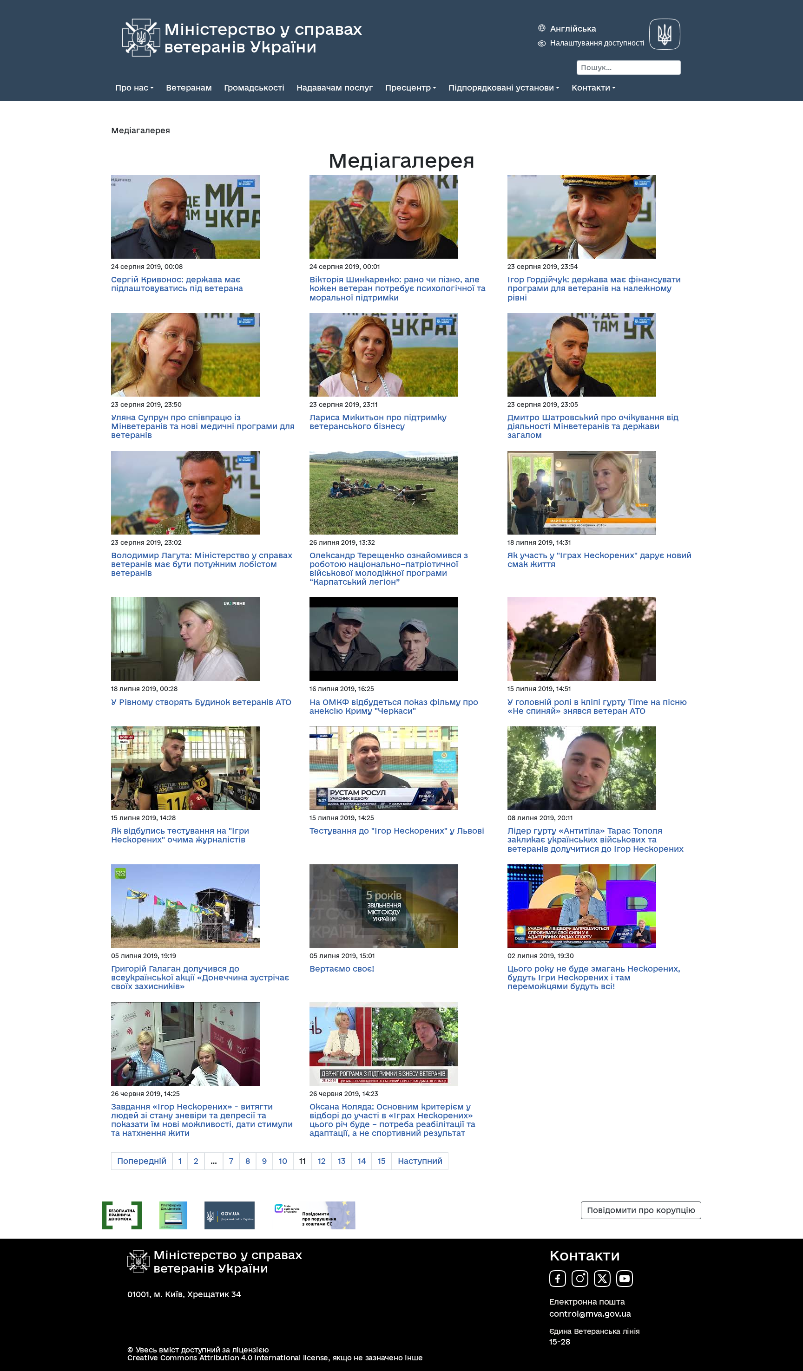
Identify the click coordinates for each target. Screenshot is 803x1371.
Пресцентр (408, 87)
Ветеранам (189, 87)
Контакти (591, 87)
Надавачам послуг (334, 87)
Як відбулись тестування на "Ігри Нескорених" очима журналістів (180, 835)
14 (362, 1160)
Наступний (420, 1160)
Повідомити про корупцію (641, 1210)
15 (382, 1160)
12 (322, 1160)
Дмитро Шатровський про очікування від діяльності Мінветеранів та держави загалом (592, 426)
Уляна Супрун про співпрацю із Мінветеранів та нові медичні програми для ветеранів (203, 426)
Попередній (141, 1160)
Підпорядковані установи (501, 87)
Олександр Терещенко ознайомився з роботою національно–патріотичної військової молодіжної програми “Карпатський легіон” (388, 569)
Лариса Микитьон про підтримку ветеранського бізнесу (378, 422)
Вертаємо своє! (342, 968)
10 (283, 1160)
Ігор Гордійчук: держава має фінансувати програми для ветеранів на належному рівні (594, 288)
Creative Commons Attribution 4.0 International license (227, 1358)
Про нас (131, 87)
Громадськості (254, 87)
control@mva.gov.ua (590, 1313)
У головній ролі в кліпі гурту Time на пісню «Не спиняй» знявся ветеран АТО (597, 706)
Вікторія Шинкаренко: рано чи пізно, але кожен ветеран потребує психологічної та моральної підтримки (397, 288)
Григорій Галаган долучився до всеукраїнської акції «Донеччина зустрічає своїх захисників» (200, 977)
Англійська (573, 28)
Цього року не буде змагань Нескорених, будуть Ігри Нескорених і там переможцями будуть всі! (593, 977)
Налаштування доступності (597, 43)
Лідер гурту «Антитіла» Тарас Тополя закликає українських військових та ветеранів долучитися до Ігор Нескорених (595, 839)
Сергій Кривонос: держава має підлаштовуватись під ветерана (177, 284)
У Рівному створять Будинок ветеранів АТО (201, 702)
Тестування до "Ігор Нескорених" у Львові (396, 830)
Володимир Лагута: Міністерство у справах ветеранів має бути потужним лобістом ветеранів (201, 564)
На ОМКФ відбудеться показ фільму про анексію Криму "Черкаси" (393, 706)
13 (342, 1160)
